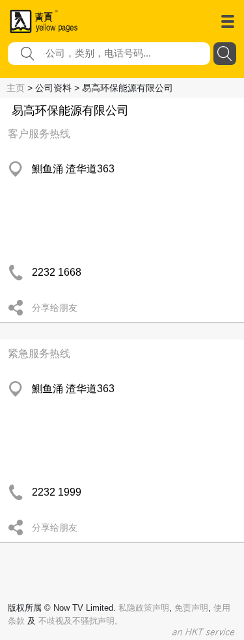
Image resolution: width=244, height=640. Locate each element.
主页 (16, 88)
